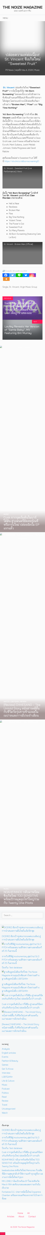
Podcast (6, 1088)
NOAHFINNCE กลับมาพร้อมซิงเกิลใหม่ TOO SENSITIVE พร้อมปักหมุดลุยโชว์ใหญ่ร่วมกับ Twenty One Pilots (21, 1163)
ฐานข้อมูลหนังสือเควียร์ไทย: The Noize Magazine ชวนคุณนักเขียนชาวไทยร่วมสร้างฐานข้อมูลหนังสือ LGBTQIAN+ (20, 987)
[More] (6, 279)
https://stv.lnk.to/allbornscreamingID (21, 161)
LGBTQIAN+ (7, 1076)
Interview (6, 1072)
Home (20, 1213)
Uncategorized (8, 1108)
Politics (5, 1092)
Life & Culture (8, 1080)
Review (5, 1100)
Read (4, 1096)
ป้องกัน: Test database (12, 967)
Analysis (6, 1049)
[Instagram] (32, 275)
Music (37, 70)
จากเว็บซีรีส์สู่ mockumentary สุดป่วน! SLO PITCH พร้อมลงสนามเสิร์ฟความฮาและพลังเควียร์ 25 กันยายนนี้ (22, 959)
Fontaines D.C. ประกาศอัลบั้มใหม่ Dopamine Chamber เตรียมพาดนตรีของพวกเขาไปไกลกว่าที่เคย (22, 1195)
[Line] (19, 275)
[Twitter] (12, 275)
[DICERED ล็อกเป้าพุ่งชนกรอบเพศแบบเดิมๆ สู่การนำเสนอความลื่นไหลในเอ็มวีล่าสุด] (22, 930)
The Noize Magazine (22, 7)
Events (5, 1056)
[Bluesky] (25, 275)
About (21, 1216)
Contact (32, 1216)
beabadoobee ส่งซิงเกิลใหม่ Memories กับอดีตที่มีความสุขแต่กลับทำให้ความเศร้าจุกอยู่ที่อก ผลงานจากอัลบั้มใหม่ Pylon (22, 1173)
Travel (4, 1104)
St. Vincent (14, 287)
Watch (5, 1112)
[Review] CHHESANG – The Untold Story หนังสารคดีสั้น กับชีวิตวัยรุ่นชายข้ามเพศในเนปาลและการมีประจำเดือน (20, 1027)
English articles (9, 1052)
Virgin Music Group (28, 287)
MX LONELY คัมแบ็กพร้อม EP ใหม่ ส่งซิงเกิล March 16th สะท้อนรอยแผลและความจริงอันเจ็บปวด (21, 1184)
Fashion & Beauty (10, 1060)
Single (5, 287)
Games (5, 1064)
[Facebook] (5, 275)
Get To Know (7, 1069)
